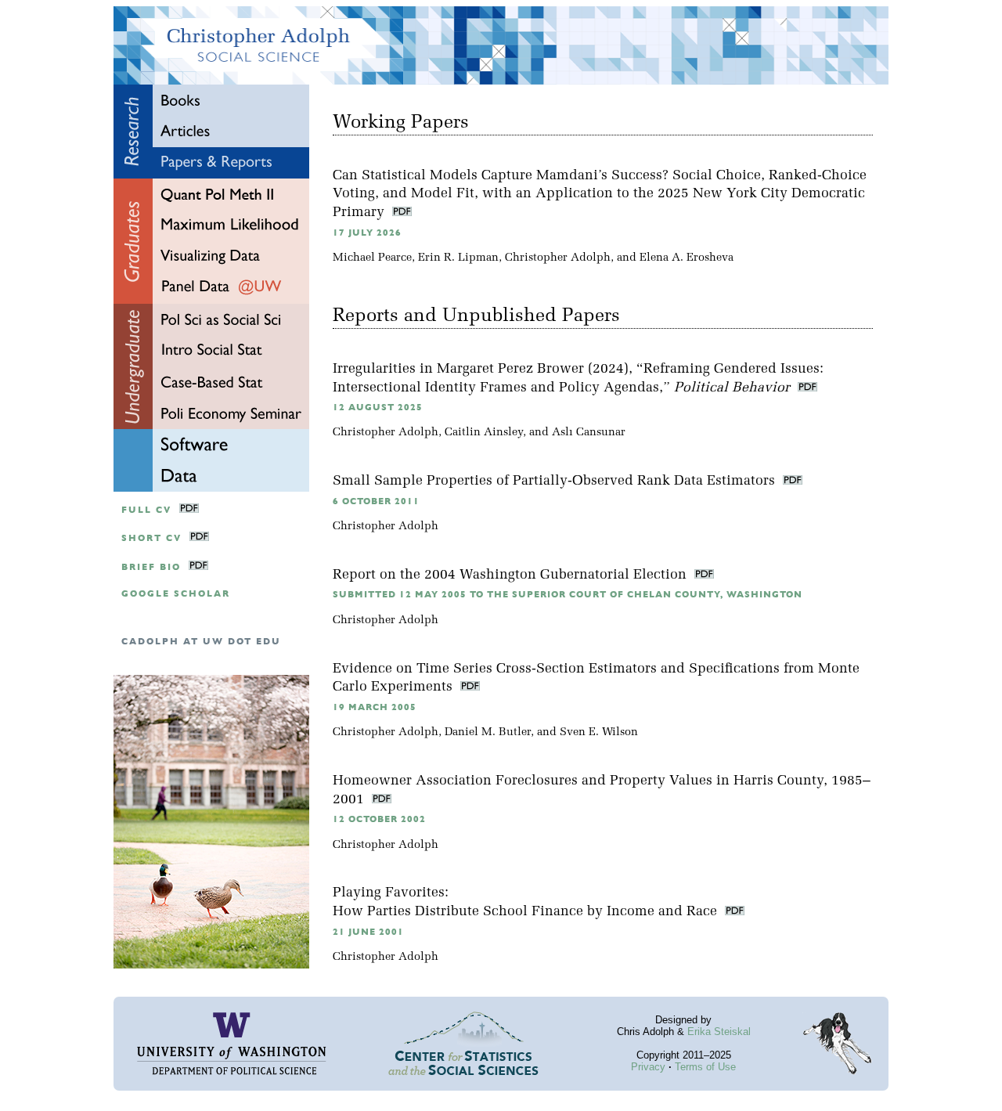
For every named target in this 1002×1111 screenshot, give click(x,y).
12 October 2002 (379, 819)
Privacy (648, 1067)
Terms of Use (705, 1067)
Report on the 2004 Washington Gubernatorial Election (511, 575)
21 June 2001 (368, 932)
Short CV (151, 538)
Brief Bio (151, 567)
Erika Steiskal (719, 1031)
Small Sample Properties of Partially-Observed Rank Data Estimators (556, 481)
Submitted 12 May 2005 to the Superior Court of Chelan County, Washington (567, 595)
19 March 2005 (374, 707)
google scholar (175, 594)
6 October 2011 (376, 501)
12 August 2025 (378, 407)
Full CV (146, 510)
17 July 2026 (367, 233)
